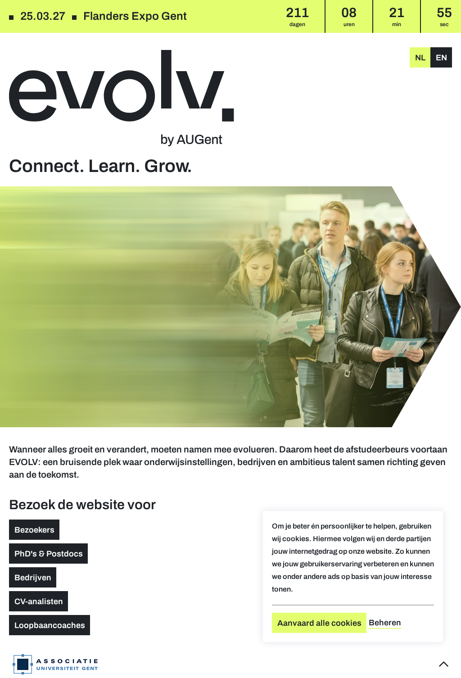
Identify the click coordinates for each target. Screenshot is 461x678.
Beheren (385, 622)
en (441, 57)
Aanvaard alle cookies (319, 623)
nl (420, 57)
